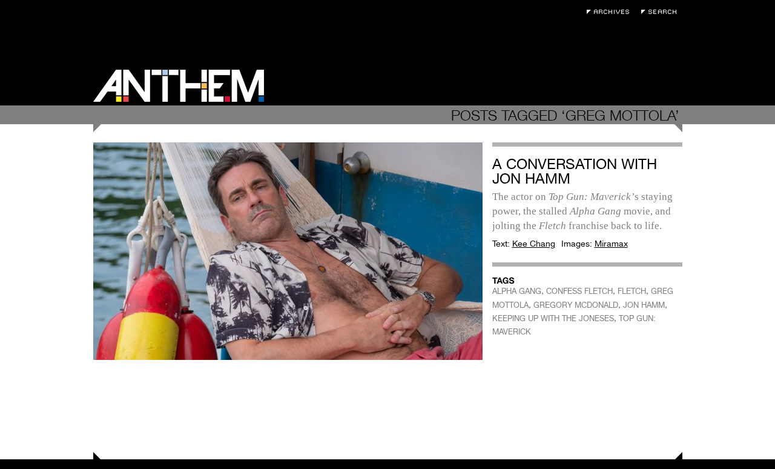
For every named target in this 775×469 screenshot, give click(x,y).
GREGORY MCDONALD (575, 305)
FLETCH (632, 291)
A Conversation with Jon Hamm (574, 171)
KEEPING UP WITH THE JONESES (553, 318)
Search (661, 12)
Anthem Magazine (178, 86)
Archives (611, 12)
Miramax (611, 243)
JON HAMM (644, 305)
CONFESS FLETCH (579, 291)
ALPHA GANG (516, 291)
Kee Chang (533, 243)
